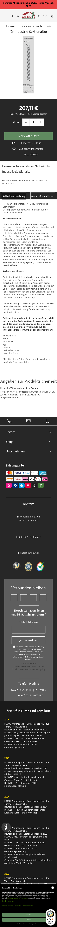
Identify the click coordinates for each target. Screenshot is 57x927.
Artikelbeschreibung (13, 196)
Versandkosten (40, 114)
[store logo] (28, 16)
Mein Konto (39, 16)
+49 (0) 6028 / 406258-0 (28, 537)
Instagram (33, 597)
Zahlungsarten (16, 465)
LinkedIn (43, 597)
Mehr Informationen (42, 196)
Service (10, 432)
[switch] (50, 922)
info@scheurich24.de (28, 552)
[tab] (14, 195)
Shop (9, 442)
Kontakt (28, 504)
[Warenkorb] (52, 16)
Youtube (23, 597)
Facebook (14, 597)
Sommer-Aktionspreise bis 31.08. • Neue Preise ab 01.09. (28, 4)
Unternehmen (15, 451)
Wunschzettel (45, 16)
